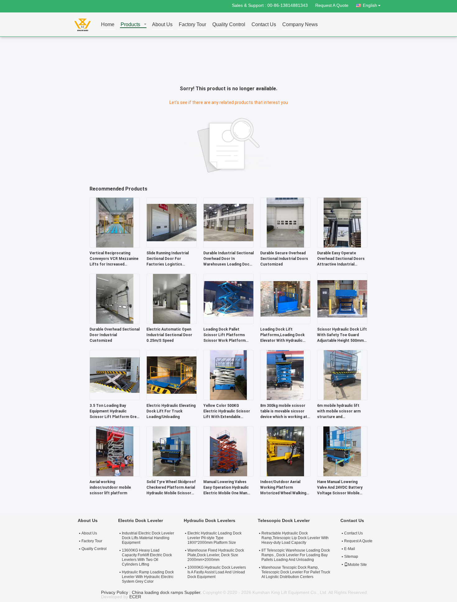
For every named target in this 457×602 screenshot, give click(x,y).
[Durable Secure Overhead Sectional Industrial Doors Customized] (285, 222)
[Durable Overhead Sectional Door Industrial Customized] (115, 298)
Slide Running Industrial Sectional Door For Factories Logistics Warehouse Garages (167, 259)
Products (130, 24)
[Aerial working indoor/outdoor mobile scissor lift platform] (115, 451)
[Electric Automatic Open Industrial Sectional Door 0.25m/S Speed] (171, 298)
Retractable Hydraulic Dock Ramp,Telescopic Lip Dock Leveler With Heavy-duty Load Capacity (295, 538)
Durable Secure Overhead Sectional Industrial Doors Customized (284, 258)
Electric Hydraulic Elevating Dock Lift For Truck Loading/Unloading (171, 411)
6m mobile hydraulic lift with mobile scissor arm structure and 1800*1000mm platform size (339, 411)
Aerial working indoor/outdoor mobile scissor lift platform (110, 487)
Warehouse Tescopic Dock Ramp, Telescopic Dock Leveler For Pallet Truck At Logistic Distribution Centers (295, 572)
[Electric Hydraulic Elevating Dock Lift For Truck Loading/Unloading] (171, 374)
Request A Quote (332, 5)
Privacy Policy (114, 592)
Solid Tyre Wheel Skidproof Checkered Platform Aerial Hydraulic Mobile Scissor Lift (171, 488)
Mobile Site (357, 564)
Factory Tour (192, 24)
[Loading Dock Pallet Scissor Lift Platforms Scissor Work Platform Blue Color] (228, 298)
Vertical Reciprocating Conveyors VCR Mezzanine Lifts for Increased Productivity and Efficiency (114, 259)
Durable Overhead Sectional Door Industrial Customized (115, 335)
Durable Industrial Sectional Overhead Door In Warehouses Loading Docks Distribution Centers (228, 259)
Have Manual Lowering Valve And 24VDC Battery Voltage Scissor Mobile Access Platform (339, 488)
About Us (162, 24)
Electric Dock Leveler (140, 520)
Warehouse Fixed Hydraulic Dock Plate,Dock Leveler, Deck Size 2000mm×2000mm (215, 555)
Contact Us (264, 24)
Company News (300, 24)
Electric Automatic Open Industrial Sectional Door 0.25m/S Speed (169, 335)
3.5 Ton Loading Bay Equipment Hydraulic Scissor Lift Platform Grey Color (114, 411)
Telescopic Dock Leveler (284, 520)
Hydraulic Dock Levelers (209, 520)
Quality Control (228, 24)
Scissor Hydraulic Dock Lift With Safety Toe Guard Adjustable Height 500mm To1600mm (342, 335)
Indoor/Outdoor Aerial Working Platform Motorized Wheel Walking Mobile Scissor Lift (283, 488)
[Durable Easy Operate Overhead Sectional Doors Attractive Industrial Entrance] (342, 222)
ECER (135, 596)
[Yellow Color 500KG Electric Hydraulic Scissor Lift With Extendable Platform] (228, 374)
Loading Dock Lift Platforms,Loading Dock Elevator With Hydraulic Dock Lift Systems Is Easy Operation (284, 335)
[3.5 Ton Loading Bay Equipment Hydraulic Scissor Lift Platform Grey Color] (115, 374)
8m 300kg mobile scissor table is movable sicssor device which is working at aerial (283, 411)
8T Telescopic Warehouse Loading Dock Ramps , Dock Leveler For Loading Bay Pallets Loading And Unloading (295, 555)
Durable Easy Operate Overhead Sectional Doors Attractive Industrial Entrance (341, 259)
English (370, 5)
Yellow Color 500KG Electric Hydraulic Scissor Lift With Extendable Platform (226, 411)
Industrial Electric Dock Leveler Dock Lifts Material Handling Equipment (148, 538)
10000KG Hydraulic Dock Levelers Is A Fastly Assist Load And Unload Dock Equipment (216, 572)
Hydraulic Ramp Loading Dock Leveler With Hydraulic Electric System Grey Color (148, 577)
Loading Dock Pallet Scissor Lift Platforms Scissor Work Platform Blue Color (224, 335)
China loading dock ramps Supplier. (167, 592)
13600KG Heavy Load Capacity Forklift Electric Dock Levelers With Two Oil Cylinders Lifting (147, 557)
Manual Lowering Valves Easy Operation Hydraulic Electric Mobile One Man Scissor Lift (226, 488)
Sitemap (351, 556)
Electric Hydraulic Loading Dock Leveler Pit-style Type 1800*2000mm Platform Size (214, 538)
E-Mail (349, 549)
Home (107, 24)
